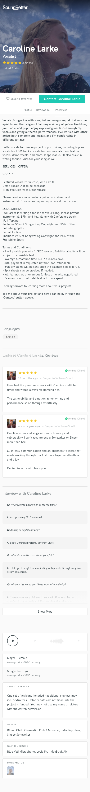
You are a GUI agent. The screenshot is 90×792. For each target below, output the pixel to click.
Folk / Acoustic (49, 730)
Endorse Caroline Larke (22, 355)
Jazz (77, 730)
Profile (27, 110)
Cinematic (30, 730)
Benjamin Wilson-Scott (57, 378)
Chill (19, 730)
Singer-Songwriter (18, 734)
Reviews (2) (43, 110)
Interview (61, 110)
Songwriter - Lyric (18, 671)
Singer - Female (17, 658)
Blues (10, 730)
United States (11, 68)
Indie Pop (67, 730)
